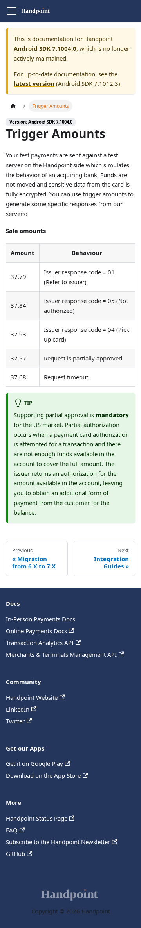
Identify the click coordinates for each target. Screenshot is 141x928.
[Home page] (13, 106)
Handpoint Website (32, 697)
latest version (34, 83)
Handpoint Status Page (36, 818)
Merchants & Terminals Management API (61, 654)
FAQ (12, 830)
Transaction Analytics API (40, 643)
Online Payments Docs (36, 631)
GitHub (15, 854)
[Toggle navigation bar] (12, 11)
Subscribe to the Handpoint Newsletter (58, 842)
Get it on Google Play (34, 763)
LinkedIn (17, 709)
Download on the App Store (43, 775)
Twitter (15, 721)
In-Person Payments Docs (40, 619)
